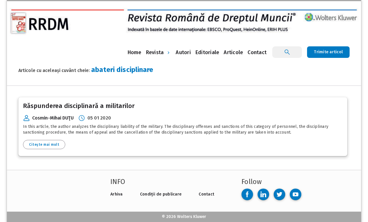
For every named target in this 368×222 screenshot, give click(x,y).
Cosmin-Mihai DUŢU (53, 118)
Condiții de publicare (160, 194)
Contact (206, 194)
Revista (155, 52)
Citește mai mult (44, 145)
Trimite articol (328, 52)
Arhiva (116, 194)
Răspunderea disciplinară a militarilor (79, 106)
